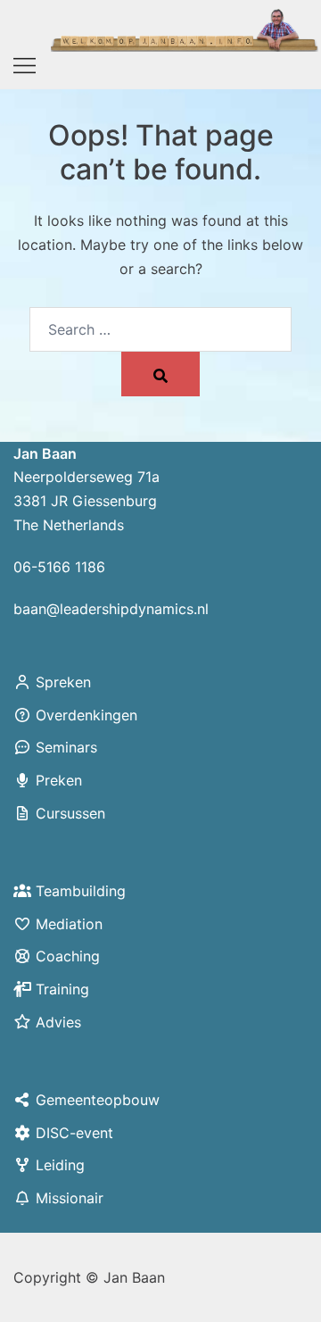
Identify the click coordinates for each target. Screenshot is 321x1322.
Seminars (66, 747)
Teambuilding (81, 891)
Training (62, 989)
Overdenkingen (86, 715)
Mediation (69, 924)
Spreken (63, 682)
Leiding (60, 1165)
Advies (58, 1022)
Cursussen (70, 813)
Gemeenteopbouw (98, 1100)
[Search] (160, 374)
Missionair (69, 1198)
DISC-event (74, 1133)
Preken (59, 780)
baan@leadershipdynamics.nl (111, 609)
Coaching (68, 956)
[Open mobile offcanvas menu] (24, 66)
